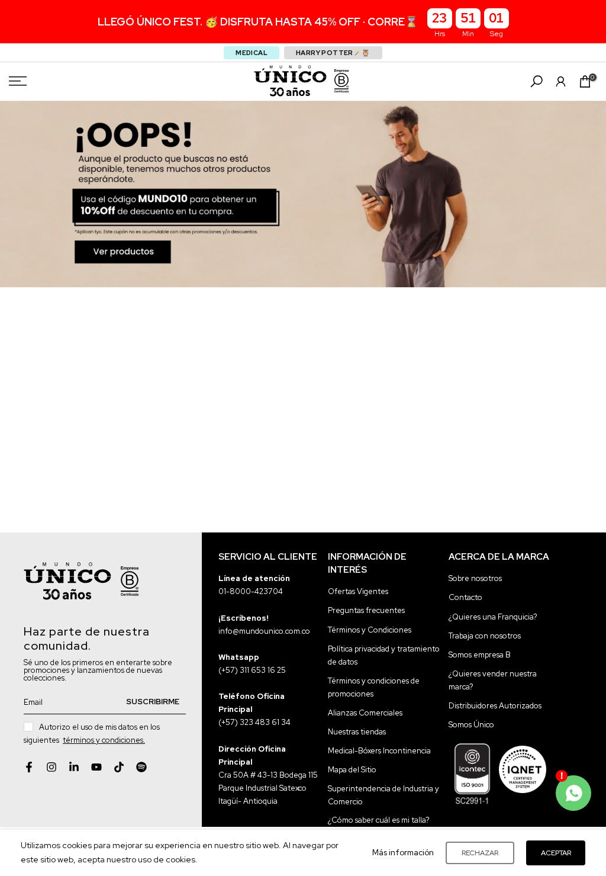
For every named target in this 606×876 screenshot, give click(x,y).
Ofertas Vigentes (358, 591)
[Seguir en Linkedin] (74, 767)
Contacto (465, 597)
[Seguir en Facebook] (29, 767)
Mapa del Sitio (352, 770)
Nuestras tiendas (357, 732)
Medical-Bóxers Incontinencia (379, 751)
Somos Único (471, 725)
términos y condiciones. (104, 740)
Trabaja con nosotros (485, 636)
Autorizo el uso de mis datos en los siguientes (92, 733)
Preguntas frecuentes (366, 610)
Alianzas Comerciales (365, 713)
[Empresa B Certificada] (341, 81)
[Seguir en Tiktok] (119, 767)
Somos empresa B (480, 655)
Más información (403, 853)
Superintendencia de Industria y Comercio (383, 795)
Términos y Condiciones (369, 630)
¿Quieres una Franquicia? (493, 617)
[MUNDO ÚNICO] (290, 81)
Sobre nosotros (475, 578)
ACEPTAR (556, 853)
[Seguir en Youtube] (96, 767)
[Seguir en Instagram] (51, 767)
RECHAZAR (480, 853)
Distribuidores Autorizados (495, 706)
